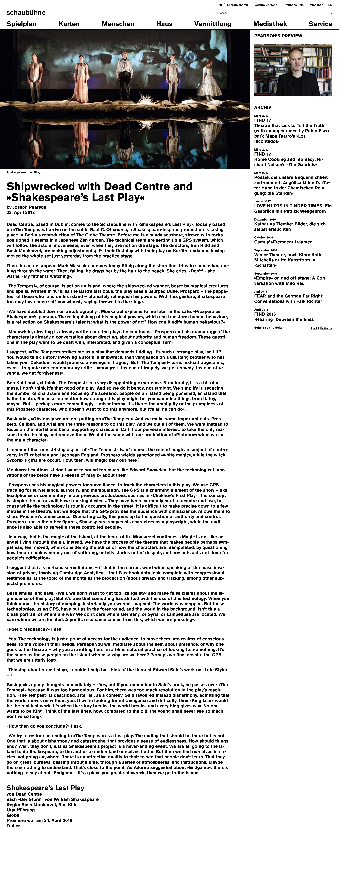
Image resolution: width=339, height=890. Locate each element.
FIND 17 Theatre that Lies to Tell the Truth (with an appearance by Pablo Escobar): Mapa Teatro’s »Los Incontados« (292, 130)
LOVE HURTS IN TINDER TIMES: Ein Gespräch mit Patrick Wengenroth (293, 208)
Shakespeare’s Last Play (45, 787)
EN (330, 5)
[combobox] (274, 13)
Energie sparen (237, 5)
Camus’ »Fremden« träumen (283, 242)
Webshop (316, 5)
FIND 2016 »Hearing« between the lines (284, 316)
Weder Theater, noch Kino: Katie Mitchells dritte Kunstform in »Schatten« (288, 260)
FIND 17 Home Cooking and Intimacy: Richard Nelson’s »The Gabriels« (288, 159)
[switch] (222, 4)
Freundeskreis (294, 5)
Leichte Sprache (266, 5)
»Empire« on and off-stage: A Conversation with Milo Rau (290, 280)
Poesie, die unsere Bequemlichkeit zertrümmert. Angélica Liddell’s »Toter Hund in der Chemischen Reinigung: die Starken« (292, 185)
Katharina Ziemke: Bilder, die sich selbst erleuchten (290, 226)
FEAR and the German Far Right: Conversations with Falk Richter (288, 298)
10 (330, 328)
